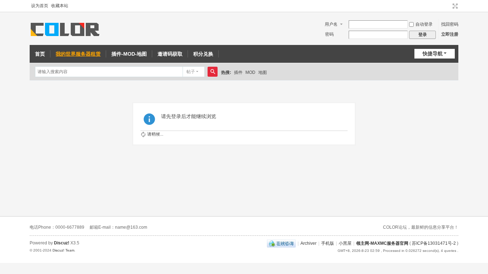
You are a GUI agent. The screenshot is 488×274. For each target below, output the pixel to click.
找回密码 (449, 24)
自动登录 (424, 24)
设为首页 (39, 5)
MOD (250, 72)
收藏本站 (59, 5)
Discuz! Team (63, 250)
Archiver (308, 243)
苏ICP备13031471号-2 (434, 243)
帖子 (190, 71)
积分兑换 (203, 54)
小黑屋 (345, 243)
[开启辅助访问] (448, 6)
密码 (329, 34)
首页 (40, 54)
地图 (262, 72)
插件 (238, 72)
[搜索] (213, 72)
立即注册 (449, 34)
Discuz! (61, 242)
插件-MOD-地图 (129, 54)
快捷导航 (433, 53)
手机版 (327, 243)
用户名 (331, 24)
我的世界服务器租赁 (78, 54)
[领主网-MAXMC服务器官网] (66, 28)
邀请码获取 (170, 54)
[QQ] (281, 243)
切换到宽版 (455, 6)
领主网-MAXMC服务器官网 (382, 243)
